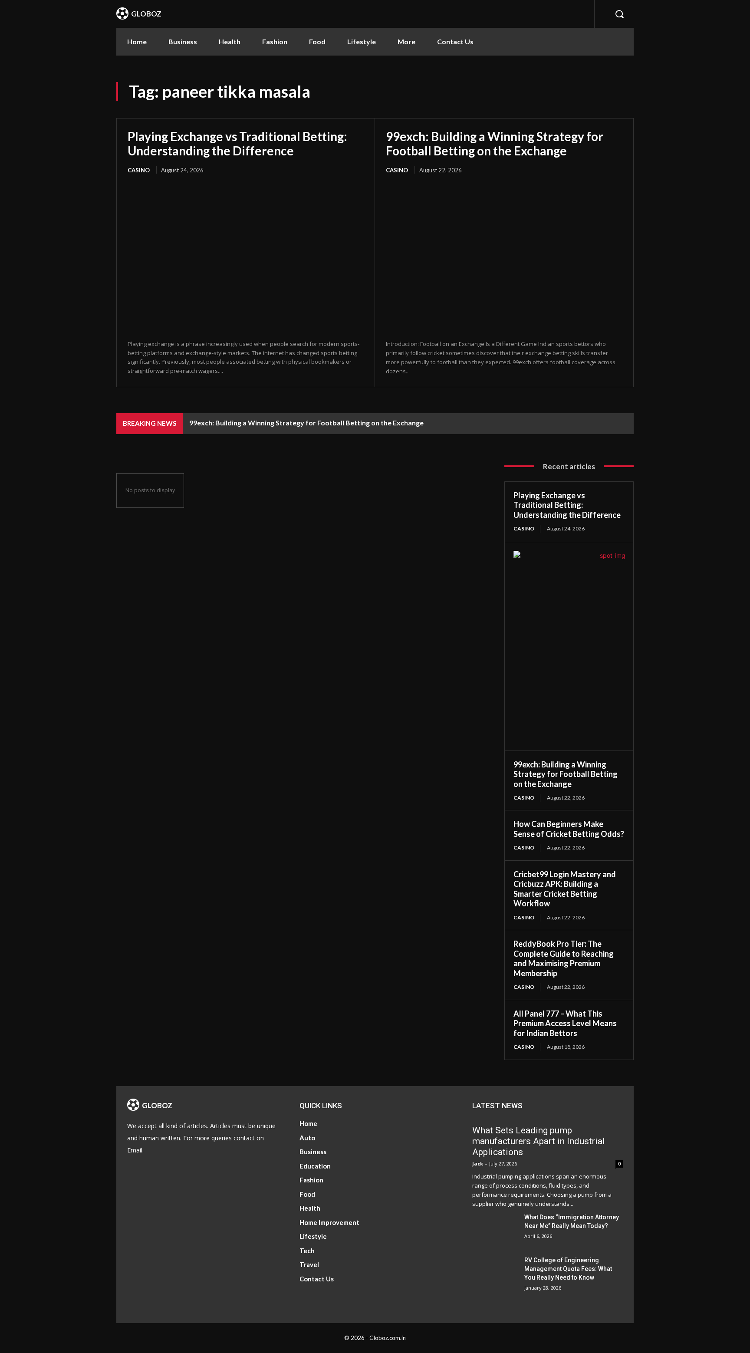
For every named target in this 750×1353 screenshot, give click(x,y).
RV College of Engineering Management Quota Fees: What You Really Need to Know (568, 1269)
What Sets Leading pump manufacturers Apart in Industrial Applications (538, 1141)
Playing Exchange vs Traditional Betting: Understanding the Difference (237, 143)
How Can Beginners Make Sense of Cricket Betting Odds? (568, 829)
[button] (619, 14)
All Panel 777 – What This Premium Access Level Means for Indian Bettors (565, 1023)
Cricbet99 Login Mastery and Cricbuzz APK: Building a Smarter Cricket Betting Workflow (564, 889)
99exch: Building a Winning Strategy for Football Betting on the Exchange (494, 143)
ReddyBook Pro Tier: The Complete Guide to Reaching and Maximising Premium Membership (563, 958)
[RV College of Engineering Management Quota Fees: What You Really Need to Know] (494, 1271)
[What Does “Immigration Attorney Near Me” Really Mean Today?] (494, 1228)
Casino (139, 170)
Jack (477, 1163)
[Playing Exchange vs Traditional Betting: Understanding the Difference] (246, 257)
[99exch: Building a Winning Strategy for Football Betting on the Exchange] (504, 258)
